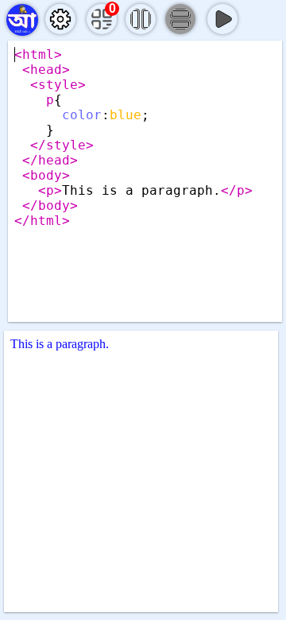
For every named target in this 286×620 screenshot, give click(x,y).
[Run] (222, 19)
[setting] (60, 19)
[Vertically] (141, 19)
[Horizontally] (180, 19)
